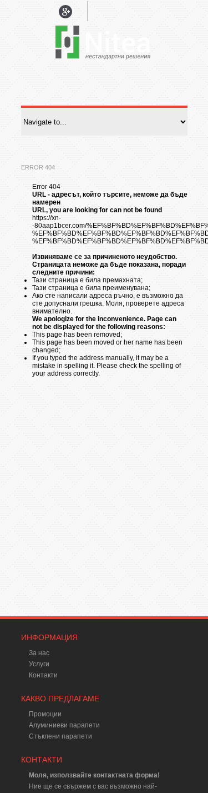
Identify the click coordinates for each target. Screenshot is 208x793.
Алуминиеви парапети (64, 725)
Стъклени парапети (60, 736)
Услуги (39, 664)
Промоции (45, 714)
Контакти (43, 675)
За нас (39, 653)
